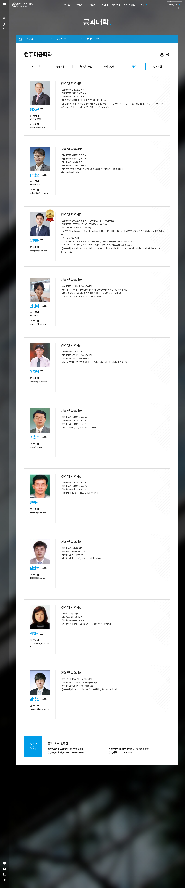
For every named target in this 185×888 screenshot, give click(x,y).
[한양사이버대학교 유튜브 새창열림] (4, 869)
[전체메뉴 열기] (4, 4)
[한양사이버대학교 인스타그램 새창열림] (4, 874)
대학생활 (116, 4)
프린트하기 (162, 55)
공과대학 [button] (61, 38)
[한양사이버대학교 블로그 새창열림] (4, 863)
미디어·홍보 (129, 4)
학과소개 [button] (31, 38)
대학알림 (92, 4)
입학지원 (173, 4)
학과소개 (68, 4)
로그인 (4, 28)
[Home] (20, 39)
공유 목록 (168, 55)
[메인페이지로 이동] (23, 4)
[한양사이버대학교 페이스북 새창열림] (4, 880)
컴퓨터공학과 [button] (93, 38)
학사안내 (80, 4)
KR (3, 18)
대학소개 (104, 4)
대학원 (142, 4)
